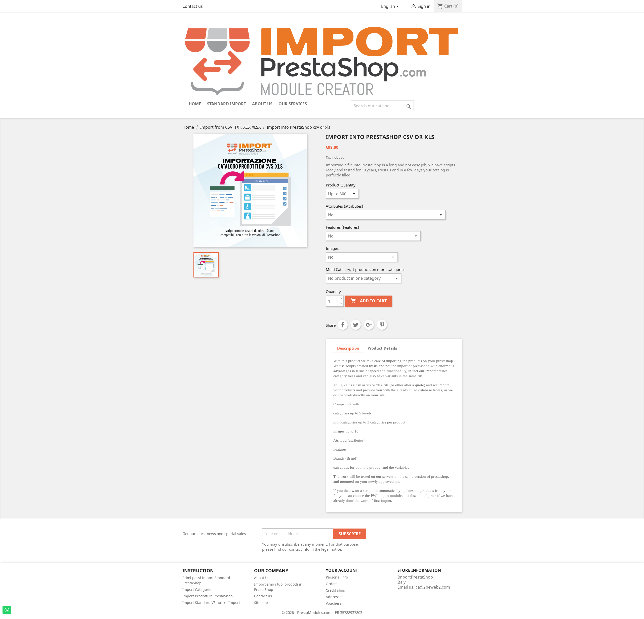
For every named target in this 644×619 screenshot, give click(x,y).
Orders (332, 583)
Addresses (334, 596)
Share (343, 325)
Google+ (369, 325)
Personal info (337, 577)
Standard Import (226, 104)
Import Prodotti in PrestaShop (207, 596)
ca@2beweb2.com (433, 587)
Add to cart (368, 301)
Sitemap (261, 602)
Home (195, 104)
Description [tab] (348, 348)
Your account (342, 570)
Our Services (292, 104)
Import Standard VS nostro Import (211, 602)
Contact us (192, 6)
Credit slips (335, 590)
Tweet (356, 325)
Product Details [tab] (382, 348)
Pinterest (382, 325)
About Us (262, 104)
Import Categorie (196, 589)
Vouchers (333, 603)
